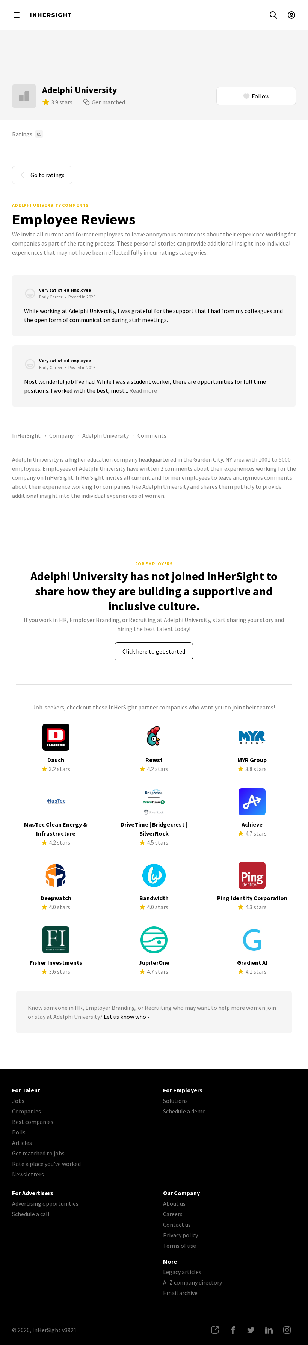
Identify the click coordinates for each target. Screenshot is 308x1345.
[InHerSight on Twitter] (251, 1330)
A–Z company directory (192, 1282)
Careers (173, 1214)
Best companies (32, 1121)
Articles (22, 1142)
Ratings (26, 134)
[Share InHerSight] (215, 1330)
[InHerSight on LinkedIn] (269, 1330)
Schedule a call (31, 1214)
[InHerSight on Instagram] (287, 1330)
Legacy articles (182, 1272)
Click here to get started (153, 651)
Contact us (177, 1224)
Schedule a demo (184, 1111)
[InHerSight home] (51, 15)
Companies (26, 1111)
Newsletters (28, 1174)
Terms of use (179, 1245)
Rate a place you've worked (46, 1163)
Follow (260, 96)
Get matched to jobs (38, 1153)
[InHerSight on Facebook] (233, 1330)
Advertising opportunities (45, 1203)
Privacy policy (180, 1235)
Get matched (108, 102)
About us (174, 1203)
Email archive (180, 1293)
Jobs (18, 1100)
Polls (19, 1132)
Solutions (175, 1100)
